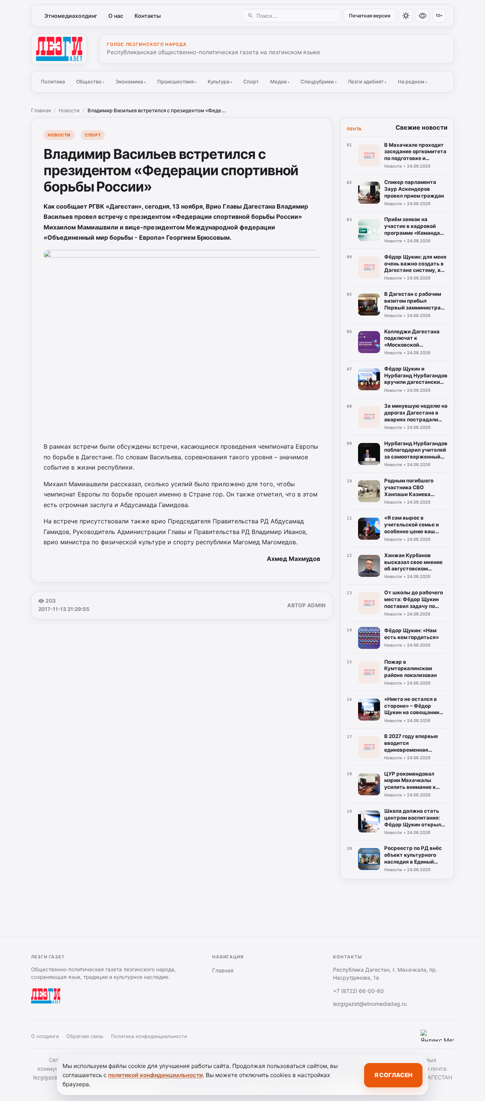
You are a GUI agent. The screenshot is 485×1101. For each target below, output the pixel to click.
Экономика (131, 82)
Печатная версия (369, 16)
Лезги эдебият (367, 82)
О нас (115, 16)
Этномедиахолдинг (70, 16)
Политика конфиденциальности (149, 1036)
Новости (69, 110)
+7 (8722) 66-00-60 (358, 991)
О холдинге (45, 1036)
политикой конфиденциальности (155, 1075)
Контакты (148, 16)
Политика (53, 82)
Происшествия (177, 82)
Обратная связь (84, 1036)
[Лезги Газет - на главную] (59, 49)
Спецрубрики (318, 82)
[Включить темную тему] (406, 15)
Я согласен (393, 1075)
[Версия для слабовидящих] (422, 15)
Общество (90, 82)
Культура (220, 82)
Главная (41, 110)
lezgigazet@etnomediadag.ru (370, 1003)
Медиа (279, 82)
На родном (412, 82)
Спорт (251, 82)
